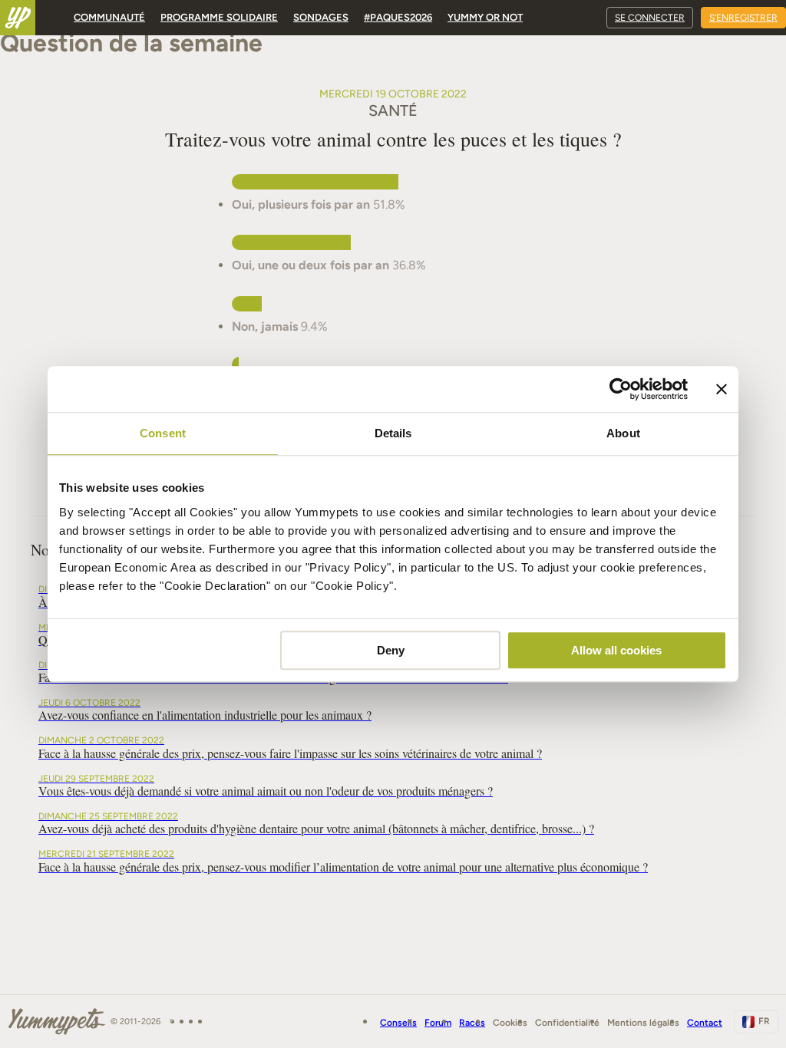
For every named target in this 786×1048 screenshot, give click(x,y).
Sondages (320, 17)
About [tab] (623, 433)
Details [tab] (393, 433)
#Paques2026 (398, 17)
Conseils (398, 1022)
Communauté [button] (109, 17)
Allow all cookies (616, 650)
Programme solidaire (219, 17)
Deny (391, 650)
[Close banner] (721, 389)
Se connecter (650, 17)
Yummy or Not (485, 17)
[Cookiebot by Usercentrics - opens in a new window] (620, 388)
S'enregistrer (743, 17)
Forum (437, 1022)
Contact (704, 1022)
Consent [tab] (163, 433)
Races (472, 1022)
